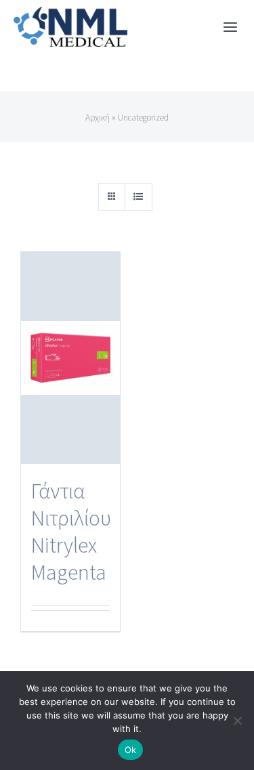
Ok (131, 749)
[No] (237, 720)
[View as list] (138, 197)
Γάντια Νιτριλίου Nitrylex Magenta (71, 531)
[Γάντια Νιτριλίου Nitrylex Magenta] (70, 358)
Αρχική (97, 117)
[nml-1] (70, 14)
